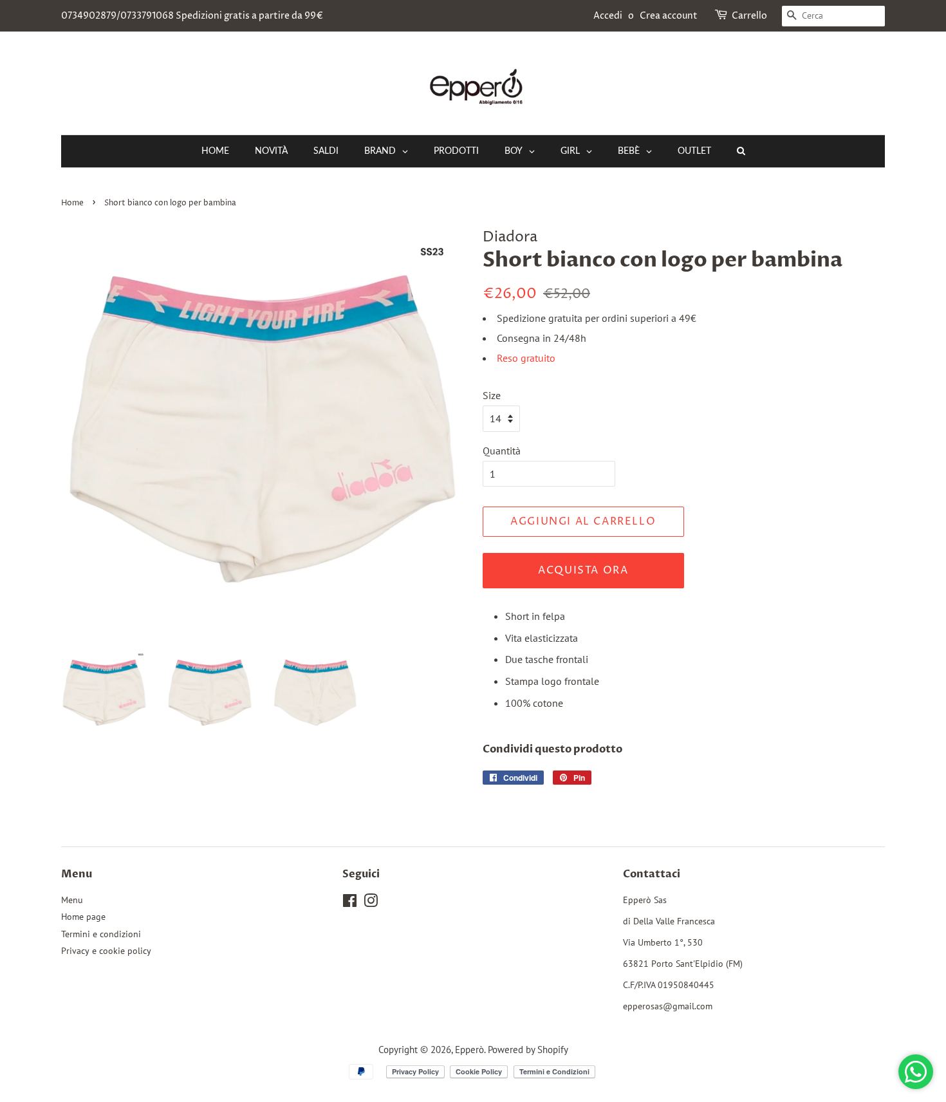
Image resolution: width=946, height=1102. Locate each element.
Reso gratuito (526, 357)
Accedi (607, 16)
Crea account (669, 16)
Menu (72, 900)
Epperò (469, 1049)
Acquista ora (583, 570)
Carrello (749, 16)
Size (492, 395)
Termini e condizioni (101, 934)
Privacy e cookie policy (106, 951)
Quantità (502, 450)
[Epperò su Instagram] (371, 903)
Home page (83, 916)
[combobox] (833, 16)
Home (72, 203)
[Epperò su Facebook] (349, 903)
